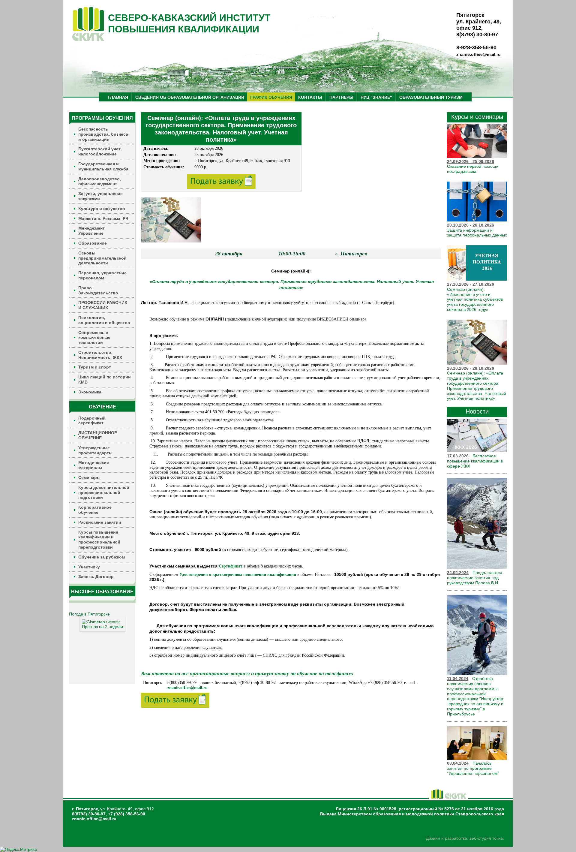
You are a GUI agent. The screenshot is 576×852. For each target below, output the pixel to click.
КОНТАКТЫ (310, 97)
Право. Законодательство (98, 290)
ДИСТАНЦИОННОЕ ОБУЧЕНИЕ (97, 435)
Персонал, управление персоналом (102, 275)
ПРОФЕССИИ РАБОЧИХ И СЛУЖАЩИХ (102, 305)
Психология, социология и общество (104, 320)
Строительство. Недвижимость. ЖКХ (100, 355)
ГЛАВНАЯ (118, 97)
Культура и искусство (101, 208)
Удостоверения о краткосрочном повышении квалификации (237, 574)
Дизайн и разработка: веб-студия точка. (465, 838)
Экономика (89, 392)
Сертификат (230, 566)
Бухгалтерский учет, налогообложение (100, 151)
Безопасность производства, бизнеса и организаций (103, 134)
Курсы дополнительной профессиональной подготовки (103, 492)
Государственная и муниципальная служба (103, 166)
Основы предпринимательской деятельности (102, 258)
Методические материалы (93, 465)
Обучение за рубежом (101, 557)
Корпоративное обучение (95, 510)
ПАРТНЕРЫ (341, 97)
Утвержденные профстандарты (95, 450)
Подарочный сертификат (92, 421)
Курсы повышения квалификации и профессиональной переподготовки (99, 539)
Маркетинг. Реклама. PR (103, 218)
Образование (92, 243)
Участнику (89, 566)
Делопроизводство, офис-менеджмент (99, 181)
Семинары (89, 477)
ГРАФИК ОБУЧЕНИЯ (271, 97)
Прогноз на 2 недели (102, 626)
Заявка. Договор (96, 576)
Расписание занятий (99, 522)
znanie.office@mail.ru (478, 54)
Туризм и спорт (94, 367)
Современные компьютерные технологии (94, 337)
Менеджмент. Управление (92, 231)
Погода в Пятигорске (89, 614)
